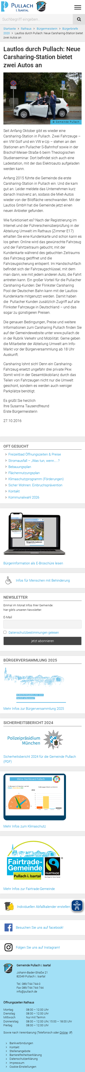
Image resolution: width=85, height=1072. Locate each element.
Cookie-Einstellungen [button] (23, 1066)
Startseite (9, 28)
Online (64, 1032)
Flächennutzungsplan (24, 473)
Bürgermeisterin (47, 28)
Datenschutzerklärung (24, 1058)
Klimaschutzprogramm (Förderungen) (36, 479)
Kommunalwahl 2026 (23, 497)
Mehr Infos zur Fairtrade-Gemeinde (29, 889)
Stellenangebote (20, 1051)
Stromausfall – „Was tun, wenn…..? (34, 461)
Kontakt (14, 491)
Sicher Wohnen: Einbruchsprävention (35, 485)
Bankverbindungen (21, 1043)
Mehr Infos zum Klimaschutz (24, 826)
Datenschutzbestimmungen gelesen (34, 632)
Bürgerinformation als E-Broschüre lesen (33, 563)
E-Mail (7, 617)
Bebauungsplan (19, 467)
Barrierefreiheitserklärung (26, 1055)
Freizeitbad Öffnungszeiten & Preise (34, 454)
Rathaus (26, 28)
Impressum (17, 1063)
